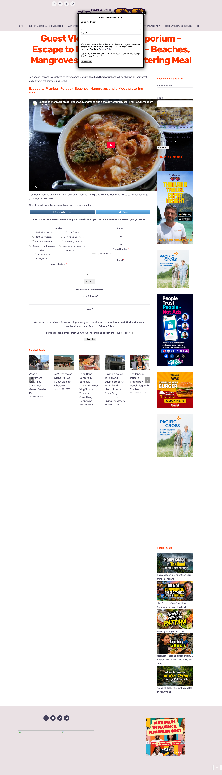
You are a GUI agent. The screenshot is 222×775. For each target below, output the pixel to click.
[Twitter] (59, 718)
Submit (89, 281)
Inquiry (58, 228)
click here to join (43, 198)
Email (120, 260)
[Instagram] (66, 718)
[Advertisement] (89, 426)
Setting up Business (74, 237)
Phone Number (120, 249)
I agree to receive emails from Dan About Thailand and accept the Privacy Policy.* (88, 332)
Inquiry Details (58, 264)
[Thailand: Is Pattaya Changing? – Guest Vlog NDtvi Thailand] (140, 362)
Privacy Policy (106, 326)
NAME (89, 309)
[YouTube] (53, 718)
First (120, 237)
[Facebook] (46, 718)
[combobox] (94, 253)
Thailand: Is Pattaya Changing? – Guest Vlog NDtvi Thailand (140, 381)
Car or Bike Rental (43, 241)
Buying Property (73, 232)
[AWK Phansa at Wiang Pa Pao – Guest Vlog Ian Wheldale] (64, 362)
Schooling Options (73, 241)
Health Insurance (43, 232)
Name (120, 228)
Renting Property (43, 237)
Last (120, 244)
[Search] (198, 26)
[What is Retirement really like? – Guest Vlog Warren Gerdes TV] (39, 362)
